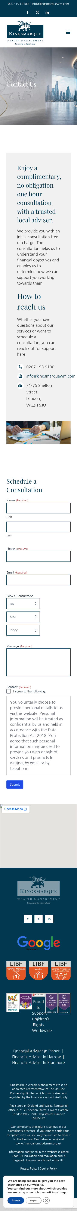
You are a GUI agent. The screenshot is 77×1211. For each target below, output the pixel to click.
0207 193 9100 (59, 1209)
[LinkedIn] (49, 919)
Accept (16, 1200)
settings (60, 1192)
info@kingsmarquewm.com (50, 3)
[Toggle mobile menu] (68, 32)
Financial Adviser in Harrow (36, 1057)
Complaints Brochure (22, 1130)
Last (9, 535)
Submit (15, 784)
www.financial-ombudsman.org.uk (38, 1143)
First (9, 517)
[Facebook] (28, 919)
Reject (33, 1200)
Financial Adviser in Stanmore (38, 1063)
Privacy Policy (28, 1168)
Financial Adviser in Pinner (36, 1051)
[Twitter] (38, 919)
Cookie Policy (48, 1168)
